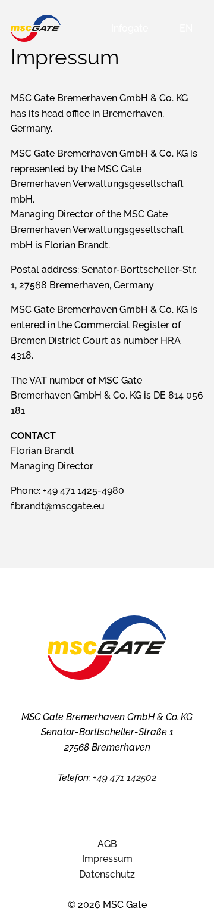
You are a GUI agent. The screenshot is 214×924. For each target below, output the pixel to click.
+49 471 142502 (124, 777)
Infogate (129, 28)
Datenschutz (107, 874)
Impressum (107, 858)
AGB (107, 844)
